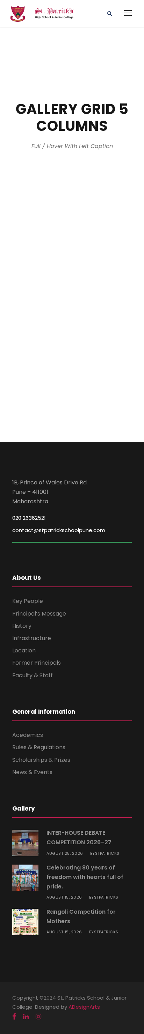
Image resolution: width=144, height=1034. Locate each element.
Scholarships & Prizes (41, 760)
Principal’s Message (39, 614)
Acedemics (27, 735)
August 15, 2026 (64, 897)
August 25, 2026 (64, 853)
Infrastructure (31, 638)
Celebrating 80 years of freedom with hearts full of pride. (84, 877)
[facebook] (14, 1016)
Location (24, 650)
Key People (27, 601)
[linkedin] (26, 1016)
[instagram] (38, 1016)
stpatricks (107, 853)
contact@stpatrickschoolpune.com (58, 530)
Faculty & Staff (32, 675)
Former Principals (36, 663)
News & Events (32, 772)
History (21, 626)
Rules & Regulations (38, 747)
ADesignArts (84, 1006)
